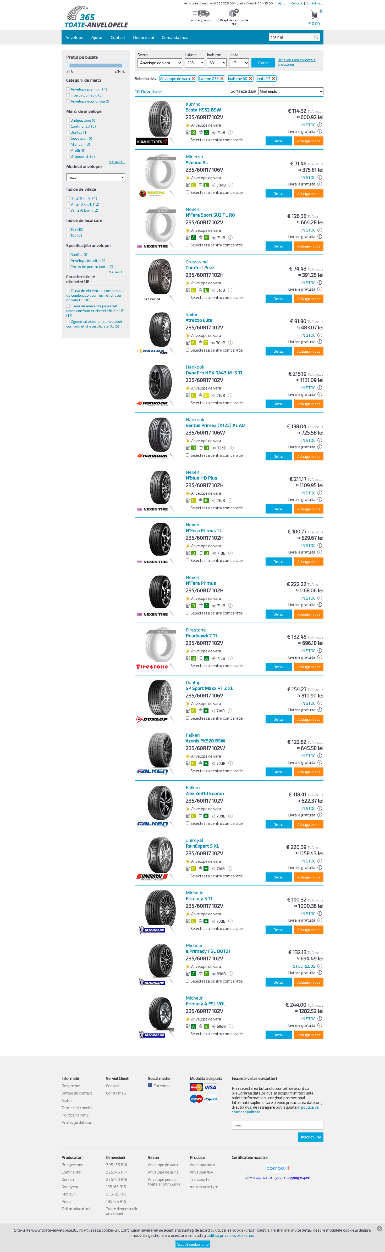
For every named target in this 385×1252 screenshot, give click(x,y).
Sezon (143, 54)
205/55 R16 (116, 1164)
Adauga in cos (309, 141)
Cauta (263, 63)
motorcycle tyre (204, 1186)
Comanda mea (175, 37)
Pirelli (67, 1201)
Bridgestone (72, 1164)
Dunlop (68, 1179)
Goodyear (70, 1186)
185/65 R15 (116, 1201)
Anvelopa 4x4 (201, 1172)
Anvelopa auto (202, 1164)
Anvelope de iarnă (163, 1172)
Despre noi (143, 37)
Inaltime (214, 54)
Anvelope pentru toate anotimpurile (164, 1181)
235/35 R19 (116, 1194)
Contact (296, 3)
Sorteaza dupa (243, 91)
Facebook (161, 1085)
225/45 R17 (116, 1172)
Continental (71, 1172)
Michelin (69, 1194)
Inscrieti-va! (311, 1137)
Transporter (200, 1179)
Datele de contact (77, 1093)
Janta (233, 54)
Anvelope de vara (175, 78)
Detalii (279, 141)
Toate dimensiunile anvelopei (122, 1211)
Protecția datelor (77, 1122)
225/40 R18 (116, 1179)
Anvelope (74, 37)
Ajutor (282, 3)
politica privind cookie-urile (230, 1235)
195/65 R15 (116, 1186)
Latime (191, 54)
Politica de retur (75, 1115)
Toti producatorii (76, 1208)
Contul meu (315, 3)
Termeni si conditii (77, 1107)
